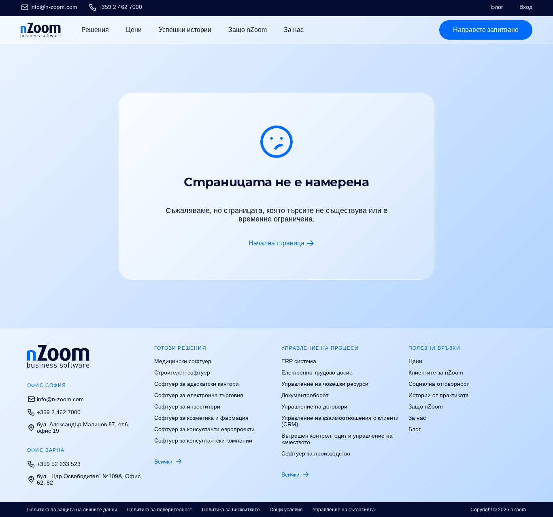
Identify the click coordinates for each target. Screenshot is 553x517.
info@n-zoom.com (53, 7)
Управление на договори (314, 406)
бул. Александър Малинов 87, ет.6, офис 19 (83, 427)
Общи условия (286, 510)
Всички (163, 461)
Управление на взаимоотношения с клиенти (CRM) (340, 421)
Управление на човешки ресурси (324, 384)
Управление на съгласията (344, 510)
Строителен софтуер (182, 372)
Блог (497, 7)
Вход (525, 7)
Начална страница (276, 243)
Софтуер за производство (315, 453)
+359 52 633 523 (59, 464)
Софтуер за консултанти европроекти (204, 429)
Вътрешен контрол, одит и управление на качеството (337, 438)
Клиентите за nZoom (435, 372)
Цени (134, 29)
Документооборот (304, 395)
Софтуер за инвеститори (187, 406)
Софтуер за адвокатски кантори (196, 384)
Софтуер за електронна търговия (198, 395)
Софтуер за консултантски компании (203, 440)
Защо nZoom (247, 29)
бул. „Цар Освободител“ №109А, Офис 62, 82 (88, 479)
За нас (294, 29)
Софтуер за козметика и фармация (201, 418)
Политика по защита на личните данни (72, 510)
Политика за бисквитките (231, 510)
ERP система (298, 361)
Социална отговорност (438, 384)
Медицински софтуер (182, 361)
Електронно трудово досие (317, 372)
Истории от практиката (438, 395)
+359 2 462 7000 (120, 7)
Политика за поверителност (159, 510)
